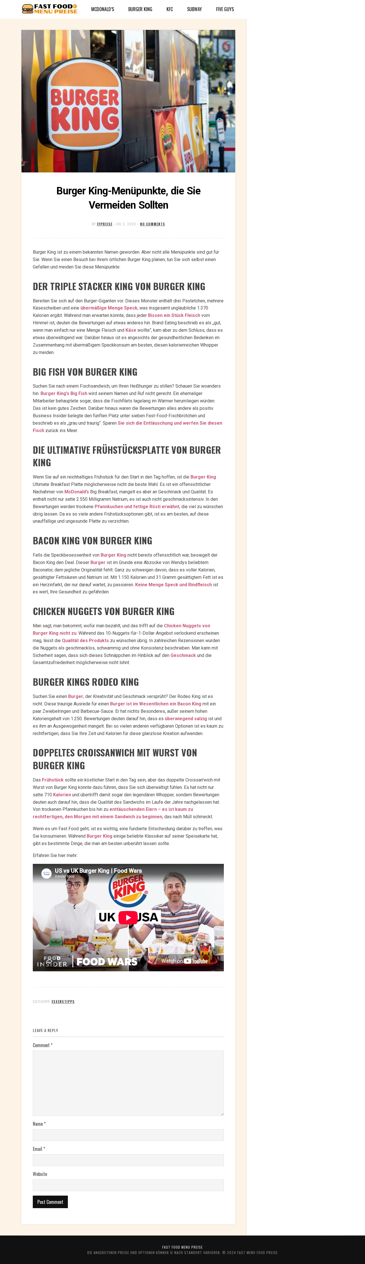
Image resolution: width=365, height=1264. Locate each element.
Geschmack (183, 655)
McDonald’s (102, 9)
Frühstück (53, 780)
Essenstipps (63, 1001)
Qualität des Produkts (85, 640)
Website (40, 1174)
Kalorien (62, 794)
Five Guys (225, 9)
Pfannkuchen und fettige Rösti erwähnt (137, 506)
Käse (130, 330)
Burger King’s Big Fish (63, 393)
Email (39, 1148)
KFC (170, 9)
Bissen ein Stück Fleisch (174, 315)
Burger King (140, 9)
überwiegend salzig (186, 718)
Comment (42, 1045)
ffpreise (104, 223)
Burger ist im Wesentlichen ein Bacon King (155, 704)
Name (39, 1123)
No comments (152, 223)
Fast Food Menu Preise (182, 1247)
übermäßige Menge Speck (108, 308)
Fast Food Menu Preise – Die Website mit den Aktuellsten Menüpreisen (49, 9)
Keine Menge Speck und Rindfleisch (173, 584)
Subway (194, 9)
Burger (98, 562)
